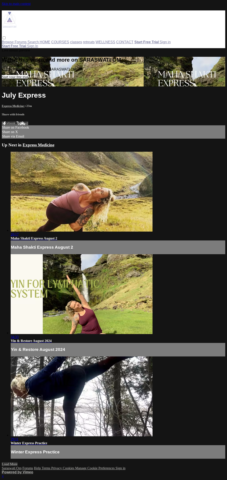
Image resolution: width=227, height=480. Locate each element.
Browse (8, 42)
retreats (89, 42)
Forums (21, 42)
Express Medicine (13, 106)
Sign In (32, 46)
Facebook (9, 123)
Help (38, 468)
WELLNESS (105, 42)
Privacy (57, 468)
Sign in (165, 42)
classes (76, 42)
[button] (4, 37)
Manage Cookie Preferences (95, 468)
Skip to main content (16, 4)
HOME (45, 42)
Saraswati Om (12, 468)
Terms (46, 468)
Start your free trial (15, 77)
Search (33, 42)
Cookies (69, 468)
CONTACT (124, 42)
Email (24, 123)
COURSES (60, 42)
